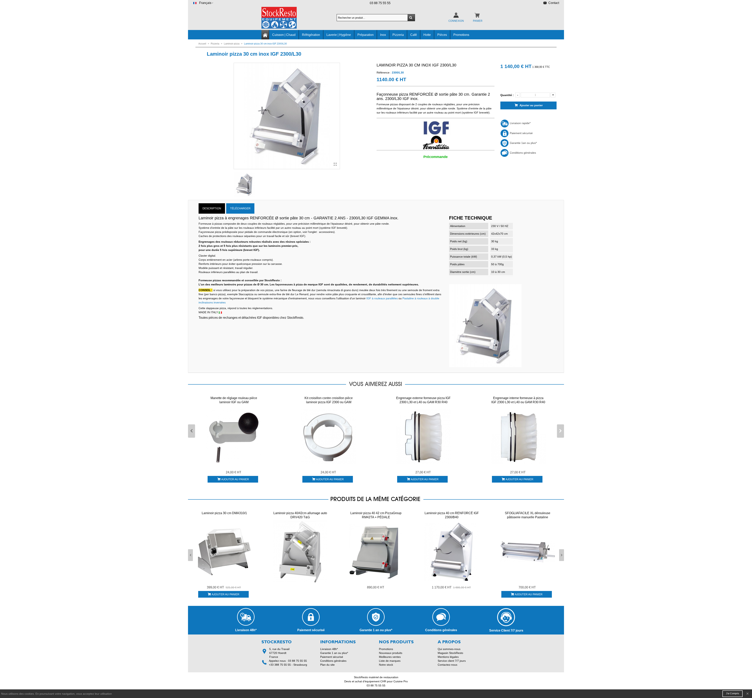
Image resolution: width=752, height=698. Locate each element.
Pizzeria (398, 34)
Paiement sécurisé (521, 133)
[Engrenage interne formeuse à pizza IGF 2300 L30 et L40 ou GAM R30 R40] (518, 436)
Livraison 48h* (329, 649)
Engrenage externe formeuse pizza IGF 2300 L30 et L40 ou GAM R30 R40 (423, 400)
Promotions (461, 34)
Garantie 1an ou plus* (523, 142)
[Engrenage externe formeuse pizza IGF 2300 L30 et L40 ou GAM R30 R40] (423, 436)
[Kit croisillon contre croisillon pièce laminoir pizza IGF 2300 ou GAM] (328, 436)
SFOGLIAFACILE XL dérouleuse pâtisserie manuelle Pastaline (527, 515)
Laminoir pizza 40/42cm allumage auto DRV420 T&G (300, 515)
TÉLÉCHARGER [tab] (240, 208)
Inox (383, 34)
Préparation (365, 34)
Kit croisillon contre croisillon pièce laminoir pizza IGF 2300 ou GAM (329, 400)
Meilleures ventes (390, 656)
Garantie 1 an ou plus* (334, 652)
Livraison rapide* (520, 123)
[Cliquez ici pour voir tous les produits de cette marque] (435, 135)
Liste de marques (389, 660)
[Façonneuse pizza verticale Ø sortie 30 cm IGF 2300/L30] (335, 164)
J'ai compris (732, 693)
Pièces (442, 34)
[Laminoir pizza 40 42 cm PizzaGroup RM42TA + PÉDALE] (376, 551)
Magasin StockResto (450, 652)
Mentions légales (448, 656)
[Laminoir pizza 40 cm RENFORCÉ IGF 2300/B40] (451, 551)
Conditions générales (522, 152)
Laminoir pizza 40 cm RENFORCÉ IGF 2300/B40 (452, 515)
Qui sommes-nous (449, 649)
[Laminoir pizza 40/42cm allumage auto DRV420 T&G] (300, 551)
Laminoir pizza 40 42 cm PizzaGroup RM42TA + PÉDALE (375, 515)
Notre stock (386, 664)
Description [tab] (211, 208)
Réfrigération (311, 34)
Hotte (427, 34)
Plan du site (327, 664)
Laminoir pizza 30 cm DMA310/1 (224, 513)
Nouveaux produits (390, 652)
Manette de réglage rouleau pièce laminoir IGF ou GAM (234, 400)
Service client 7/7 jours (452, 660)
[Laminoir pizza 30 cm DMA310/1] (224, 551)
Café (413, 34)
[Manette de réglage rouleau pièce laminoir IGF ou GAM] (233, 436)
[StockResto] (283, 18)
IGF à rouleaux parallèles (382, 298)
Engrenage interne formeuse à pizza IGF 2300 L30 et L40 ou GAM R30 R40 (518, 400)
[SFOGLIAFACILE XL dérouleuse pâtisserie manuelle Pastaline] (527, 551)
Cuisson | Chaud (284, 34)
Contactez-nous (447, 664)
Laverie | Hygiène (338, 34)
